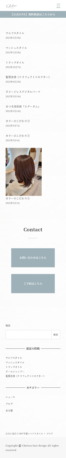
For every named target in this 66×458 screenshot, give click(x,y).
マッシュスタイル (16, 48)
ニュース (10, 397)
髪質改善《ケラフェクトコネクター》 (28, 77)
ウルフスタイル (15, 33)
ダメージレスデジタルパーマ (23, 92)
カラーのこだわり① (18, 198)
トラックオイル (15, 62)
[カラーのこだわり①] (24, 172)
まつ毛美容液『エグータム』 (23, 106)
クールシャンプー (15, 371)
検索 (8, 325)
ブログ (9, 403)
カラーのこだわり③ (18, 121)
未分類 (9, 410)
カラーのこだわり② (18, 135)
